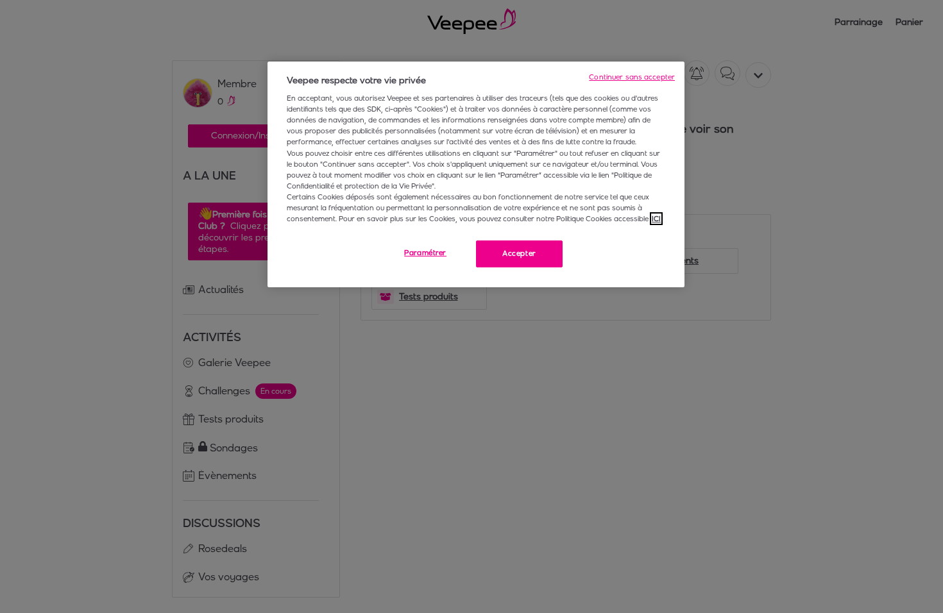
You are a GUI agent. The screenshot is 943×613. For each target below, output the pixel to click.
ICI (656, 218)
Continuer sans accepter (632, 76)
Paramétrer (425, 252)
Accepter (519, 253)
